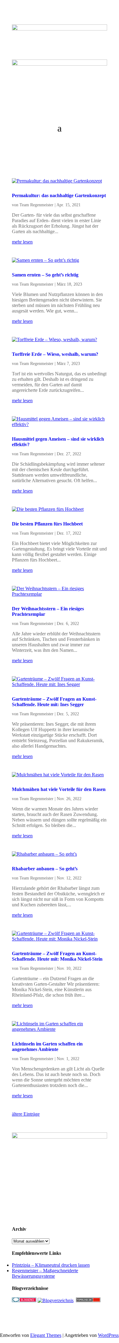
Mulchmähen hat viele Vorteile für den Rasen (59, 789)
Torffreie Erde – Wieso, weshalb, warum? (55, 354)
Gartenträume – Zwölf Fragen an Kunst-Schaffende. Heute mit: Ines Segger (54, 701)
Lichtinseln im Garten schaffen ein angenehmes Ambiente (47, 1046)
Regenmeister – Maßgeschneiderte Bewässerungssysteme (45, 1273)
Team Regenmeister (36, 205)
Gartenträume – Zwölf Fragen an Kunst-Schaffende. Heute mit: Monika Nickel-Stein (57, 956)
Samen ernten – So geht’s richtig (45, 274)
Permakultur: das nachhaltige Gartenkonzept (59, 195)
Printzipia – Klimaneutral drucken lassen (51, 1265)
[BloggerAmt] (56, 1300)
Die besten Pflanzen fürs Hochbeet (47, 523)
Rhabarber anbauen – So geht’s (45, 868)
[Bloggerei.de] (24, 1300)
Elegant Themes (45, 1335)
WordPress (108, 1335)
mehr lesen (22, 241)
